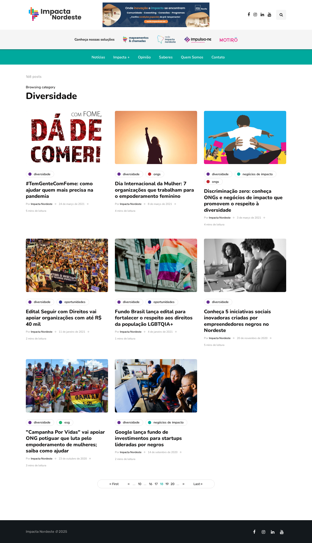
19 (167, 484)
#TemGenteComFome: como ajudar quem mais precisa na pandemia (59, 190)
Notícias (98, 57)
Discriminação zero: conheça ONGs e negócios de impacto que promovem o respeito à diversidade (243, 201)
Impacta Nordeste (41, 204)
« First (114, 484)
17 (156, 484)
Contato (218, 57)
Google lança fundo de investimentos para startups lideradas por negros (148, 438)
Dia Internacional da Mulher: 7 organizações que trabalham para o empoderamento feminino (154, 190)
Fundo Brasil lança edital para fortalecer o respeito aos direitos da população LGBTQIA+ (154, 318)
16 (150, 484)
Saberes (166, 57)
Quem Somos (192, 57)
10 (139, 484)
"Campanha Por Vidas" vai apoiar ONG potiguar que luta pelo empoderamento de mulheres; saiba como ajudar (65, 441)
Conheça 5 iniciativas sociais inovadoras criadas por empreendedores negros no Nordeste (237, 321)
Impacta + (121, 57)
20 (173, 484)
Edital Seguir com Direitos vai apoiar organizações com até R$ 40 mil (63, 318)
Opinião (144, 57)
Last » (198, 484)
